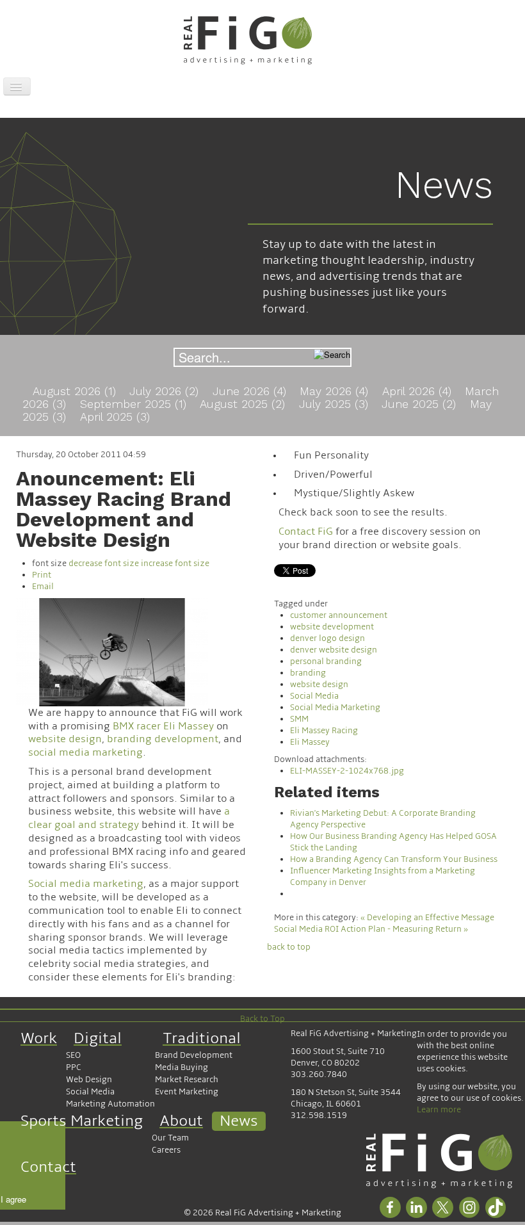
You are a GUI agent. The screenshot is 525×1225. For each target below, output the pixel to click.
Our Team (170, 1138)
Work (38, 1038)
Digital (98, 1038)
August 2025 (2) (244, 403)
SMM (299, 719)
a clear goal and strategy (129, 818)
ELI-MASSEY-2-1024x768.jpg (347, 771)
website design (65, 739)
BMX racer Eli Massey (163, 726)
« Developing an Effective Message (427, 918)
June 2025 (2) (421, 403)
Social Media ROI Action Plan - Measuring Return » (371, 929)
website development (332, 627)
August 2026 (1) (76, 391)
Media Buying (181, 1067)
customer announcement (338, 615)
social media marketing (85, 752)
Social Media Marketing (335, 707)
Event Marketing (186, 1092)
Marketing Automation (110, 1104)
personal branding (326, 661)
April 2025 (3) (115, 416)
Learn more (439, 1110)
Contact (48, 1167)
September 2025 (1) (135, 403)
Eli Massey (310, 742)
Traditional (202, 1038)
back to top (289, 947)
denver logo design (327, 638)
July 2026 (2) (165, 391)
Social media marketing (85, 883)
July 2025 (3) (335, 403)
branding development (162, 739)
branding (308, 673)
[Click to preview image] (112, 651)
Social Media (314, 696)
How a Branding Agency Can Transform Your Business (393, 859)
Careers (166, 1150)
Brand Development (193, 1055)
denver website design (333, 650)
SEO (73, 1055)
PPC (73, 1067)
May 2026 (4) (336, 391)
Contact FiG (306, 531)
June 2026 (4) (251, 391)
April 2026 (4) (418, 391)
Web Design (89, 1080)
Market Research (186, 1080)
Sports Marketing (81, 1121)
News (239, 1121)
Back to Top (262, 1019)
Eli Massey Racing (324, 731)
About (181, 1121)
